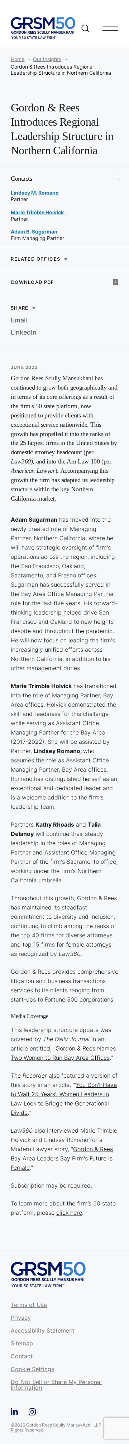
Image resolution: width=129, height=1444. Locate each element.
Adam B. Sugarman (34, 232)
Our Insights (47, 59)
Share (20, 308)
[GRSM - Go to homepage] (43, 28)
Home (17, 59)
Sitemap (22, 1343)
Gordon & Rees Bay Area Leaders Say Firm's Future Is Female (62, 1158)
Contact (22, 1356)
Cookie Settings (32, 1369)
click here (69, 1212)
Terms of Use (29, 1305)
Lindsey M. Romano (35, 193)
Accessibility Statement (43, 1331)
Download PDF (32, 282)
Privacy (21, 1318)
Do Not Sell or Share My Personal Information (56, 1385)
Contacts (21, 178)
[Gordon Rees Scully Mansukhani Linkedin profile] (14, 1410)
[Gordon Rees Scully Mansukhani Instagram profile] (32, 1410)
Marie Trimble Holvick (37, 212)
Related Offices (36, 259)
